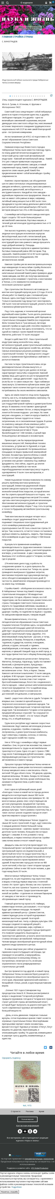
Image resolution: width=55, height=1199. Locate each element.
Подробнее (16, 1187)
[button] (50, 60)
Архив (41, 1111)
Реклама (30, 1111)
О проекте (15, 1111)
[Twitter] (45, 1047)
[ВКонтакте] (50, 1047)
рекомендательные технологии (39, 1158)
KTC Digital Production (39, 1168)
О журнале (27, 2)
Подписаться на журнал (27, 28)
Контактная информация (27, 1125)
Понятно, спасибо (9, 1192)
